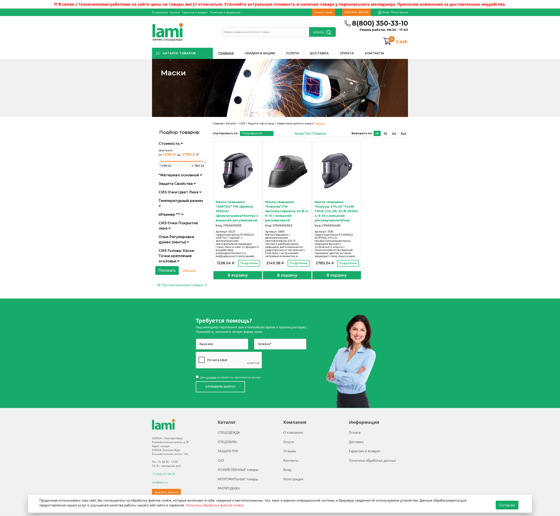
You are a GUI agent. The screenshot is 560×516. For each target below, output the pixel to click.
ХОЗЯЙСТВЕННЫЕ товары (238, 469)
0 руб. (402, 41)
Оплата (354, 432)
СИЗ (221, 460)
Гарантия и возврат (195, 12)
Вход (386, 12)
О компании (160, 12)
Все (403, 133)
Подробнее (249, 263)
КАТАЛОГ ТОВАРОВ (179, 53)
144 (394, 133)
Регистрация (399, 12)
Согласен (507, 505)
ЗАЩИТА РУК (228, 451)
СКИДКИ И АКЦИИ (260, 53)
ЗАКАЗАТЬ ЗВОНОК (356, 12)
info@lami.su (160, 482)
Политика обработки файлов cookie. (215, 505)
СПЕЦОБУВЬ (227, 442)
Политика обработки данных (372, 460)
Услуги (288, 442)
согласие (211, 377)
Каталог (175, 12)
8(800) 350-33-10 (380, 23)
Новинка (319, 133)
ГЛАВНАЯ (226, 53)
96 (385, 133)
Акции (299, 133)
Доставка (356, 442)
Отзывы (289, 451)
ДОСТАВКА (319, 53)
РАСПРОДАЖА (229, 488)
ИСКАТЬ (318, 32)
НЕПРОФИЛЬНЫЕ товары (238, 479)
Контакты (291, 460)
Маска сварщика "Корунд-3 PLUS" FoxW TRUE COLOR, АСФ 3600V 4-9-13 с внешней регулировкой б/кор (336, 211)
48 (377, 133)
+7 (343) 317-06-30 (163, 474)
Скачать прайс (323, 12)
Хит (308, 133)
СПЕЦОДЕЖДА (229, 432)
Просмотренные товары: (184, 285)
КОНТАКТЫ (374, 53)
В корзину (238, 275)
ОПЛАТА (347, 53)
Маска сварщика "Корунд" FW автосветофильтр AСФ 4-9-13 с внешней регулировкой (287, 211)
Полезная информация (225, 12)
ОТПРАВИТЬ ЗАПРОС (220, 386)
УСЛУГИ (292, 53)
